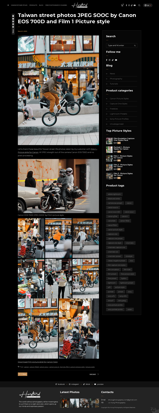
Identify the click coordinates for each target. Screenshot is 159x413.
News (112, 74)
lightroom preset (126, 283)
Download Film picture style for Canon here (38, 362)
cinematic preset (114, 256)
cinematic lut (113, 252)
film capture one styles (116, 265)
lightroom (112, 283)
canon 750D (124, 221)
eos (131, 261)
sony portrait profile (115, 309)
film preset (112, 274)
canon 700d (34, 367)
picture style (120, 287)
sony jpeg (122, 301)
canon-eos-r (129, 212)
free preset (112, 278)
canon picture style (115, 230)
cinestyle (129, 256)
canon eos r (43, 367)
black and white (114, 199)
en (148, 5)
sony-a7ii (111, 296)
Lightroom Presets (118, 114)
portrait (110, 292)
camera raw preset (115, 203)
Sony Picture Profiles (119, 119)
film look (127, 270)
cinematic (130, 243)
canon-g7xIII (112, 216)
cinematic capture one (116, 247)
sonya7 (110, 301)
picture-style (90, 367)
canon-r (125, 216)
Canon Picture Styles (119, 99)
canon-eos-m (113, 207)
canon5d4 (111, 221)
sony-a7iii (123, 296)
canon (26, 367)
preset (120, 292)
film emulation (113, 270)
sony (130, 292)
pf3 (109, 287)
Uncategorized (116, 124)
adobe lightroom (114, 194)
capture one (112, 234)
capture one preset (115, 239)
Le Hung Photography (116, 403)
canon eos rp (54, 367)
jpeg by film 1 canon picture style (72, 367)
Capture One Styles (118, 104)
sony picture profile (115, 305)
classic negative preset (116, 261)
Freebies (114, 109)
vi (150, 5)
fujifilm (123, 278)
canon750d (112, 225)
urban (130, 309)
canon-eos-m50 (114, 212)
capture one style (114, 243)
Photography (116, 79)
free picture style (127, 274)
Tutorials (114, 84)
